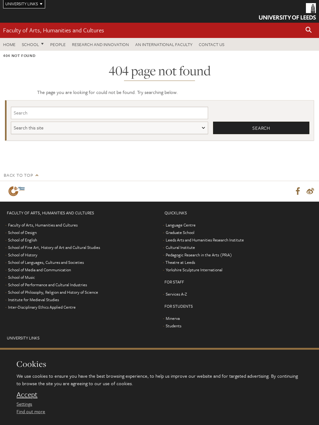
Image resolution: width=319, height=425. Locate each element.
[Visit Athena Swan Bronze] (18, 191)
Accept (27, 394)
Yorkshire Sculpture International (194, 270)
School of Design (22, 232)
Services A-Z (176, 294)
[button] (309, 30)
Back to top (18, 175)
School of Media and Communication (39, 270)
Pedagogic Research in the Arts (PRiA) (199, 255)
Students (173, 326)
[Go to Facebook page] (298, 191)
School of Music (21, 277)
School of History (22, 255)
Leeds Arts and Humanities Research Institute (205, 240)
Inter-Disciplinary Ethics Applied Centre (42, 307)
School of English (22, 240)
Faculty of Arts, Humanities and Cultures (53, 30)
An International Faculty (164, 44)
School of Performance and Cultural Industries (47, 285)
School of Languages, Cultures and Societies (46, 262)
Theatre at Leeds (180, 262)
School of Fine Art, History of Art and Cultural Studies (54, 247)
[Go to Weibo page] (310, 191)
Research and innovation (100, 44)
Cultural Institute (180, 247)
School (30, 44)
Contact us (211, 44)
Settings (24, 403)
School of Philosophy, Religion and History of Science (53, 292)
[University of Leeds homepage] (287, 11)
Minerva (173, 318)
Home (9, 44)
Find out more (31, 411)
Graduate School (180, 232)
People (58, 44)
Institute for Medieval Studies (33, 300)
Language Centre (181, 225)
